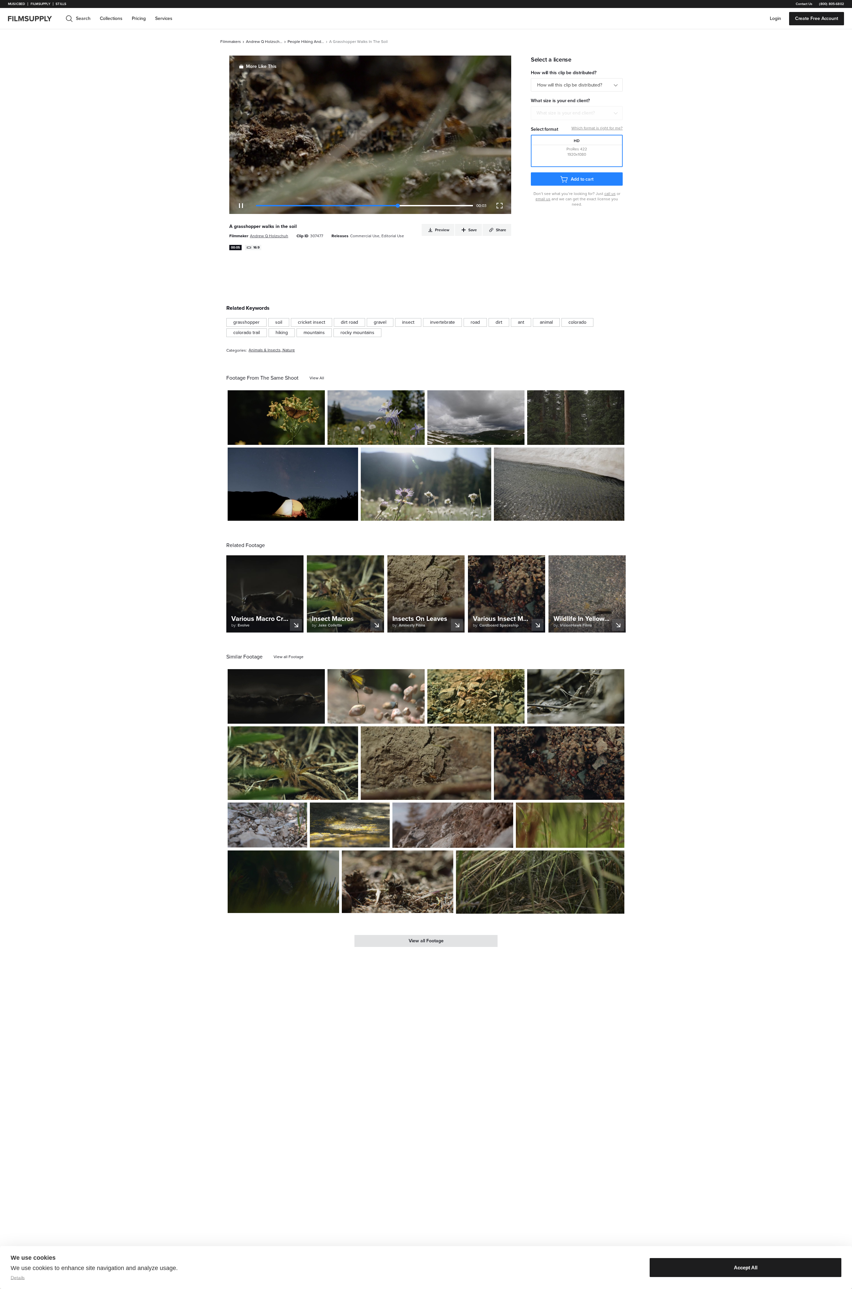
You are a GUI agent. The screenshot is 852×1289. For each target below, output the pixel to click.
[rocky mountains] (357, 333)
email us (542, 199)
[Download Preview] (284, 437)
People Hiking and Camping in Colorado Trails (306, 41)
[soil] (279, 322)
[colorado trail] (247, 333)
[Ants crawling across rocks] (267, 825)
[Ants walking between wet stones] (559, 763)
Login (775, 18)
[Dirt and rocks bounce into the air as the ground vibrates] (476, 696)
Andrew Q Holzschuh (264, 41)
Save (300, 437)
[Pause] (241, 206)
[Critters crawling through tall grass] (540, 882)
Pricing (139, 18)
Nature (289, 350)
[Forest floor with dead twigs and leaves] (575, 696)
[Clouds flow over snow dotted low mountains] (476, 417)
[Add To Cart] (317, 437)
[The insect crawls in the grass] (283, 881)
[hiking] (282, 333)
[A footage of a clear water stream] (559, 484)
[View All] (316, 378)
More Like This (261, 66)
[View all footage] (288, 656)
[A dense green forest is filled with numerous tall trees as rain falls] (575, 417)
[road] (475, 322)
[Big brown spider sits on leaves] (293, 763)
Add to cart (582, 179)
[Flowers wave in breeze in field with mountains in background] (376, 417)
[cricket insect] (311, 322)
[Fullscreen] (500, 206)
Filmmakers (230, 41)
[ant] (521, 322)
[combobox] (576, 113)
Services (163, 18)
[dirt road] (349, 322)
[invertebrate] (442, 322)
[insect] (408, 322)
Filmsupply (40, 4)
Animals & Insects (265, 350)
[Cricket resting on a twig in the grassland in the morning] (570, 825)
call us (610, 193)
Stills (61, 4)
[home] (34, 18)
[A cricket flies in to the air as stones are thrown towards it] (376, 696)
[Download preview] (284, 716)
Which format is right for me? (597, 128)
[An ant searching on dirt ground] (397, 881)
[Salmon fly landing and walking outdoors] (349, 825)
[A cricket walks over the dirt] (276, 696)
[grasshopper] (246, 322)
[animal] (546, 322)
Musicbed (16, 4)
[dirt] (499, 322)
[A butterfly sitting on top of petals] (276, 417)
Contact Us (804, 4)
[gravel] (380, 322)
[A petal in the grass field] (426, 484)
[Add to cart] (317, 716)
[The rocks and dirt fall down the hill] (452, 825)
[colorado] (577, 322)
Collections (111, 18)
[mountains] (314, 333)
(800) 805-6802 (831, 4)
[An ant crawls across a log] (426, 763)
